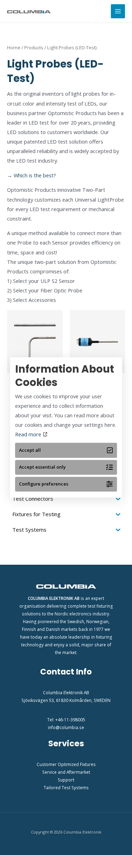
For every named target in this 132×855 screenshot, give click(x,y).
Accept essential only (42, 467)
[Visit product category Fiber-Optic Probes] (35, 341)
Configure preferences (43, 484)
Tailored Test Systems (66, 787)
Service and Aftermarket (66, 772)
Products (33, 47)
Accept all (30, 450)
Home (13, 47)
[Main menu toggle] (118, 11)
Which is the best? (34, 175)
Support (66, 780)
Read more (29, 434)
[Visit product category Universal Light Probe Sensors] (97, 341)
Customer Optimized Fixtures (66, 764)
